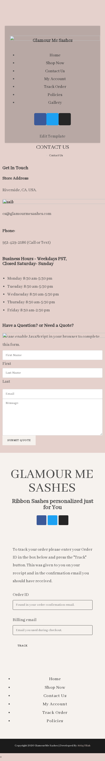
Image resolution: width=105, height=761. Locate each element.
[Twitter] (52, 520)
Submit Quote (19, 440)
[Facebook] (41, 520)
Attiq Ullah (83, 745)
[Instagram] (63, 520)
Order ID (21, 594)
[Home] (43, 155)
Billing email (24, 620)
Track (23, 645)
